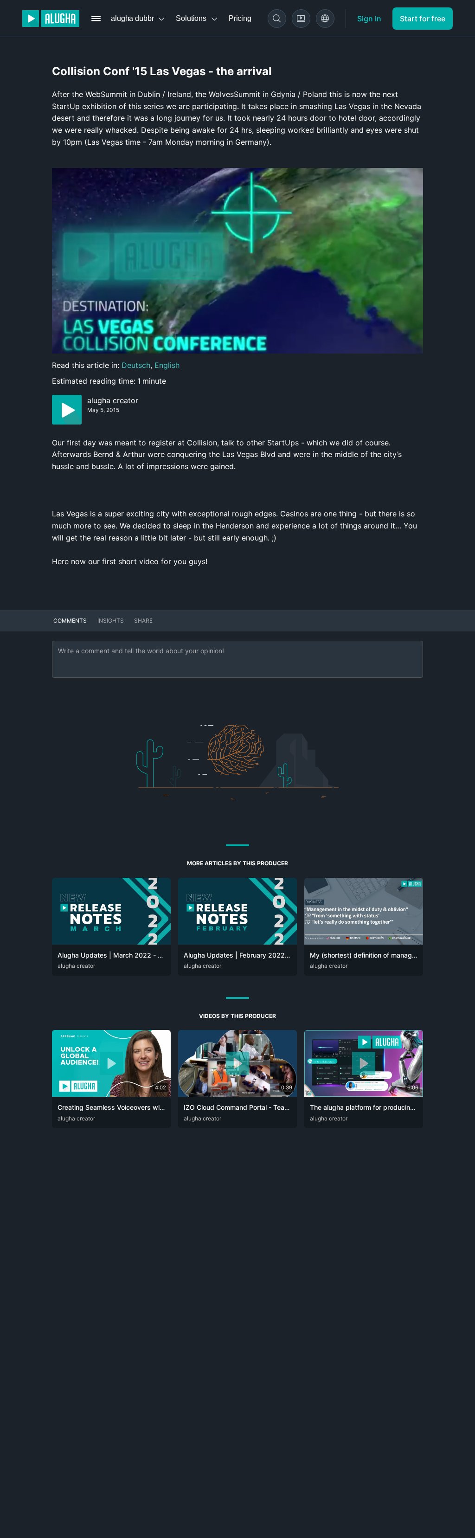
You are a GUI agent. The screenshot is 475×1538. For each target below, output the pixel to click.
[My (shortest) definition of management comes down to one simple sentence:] (363, 941)
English (167, 365)
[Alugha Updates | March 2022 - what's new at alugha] (111, 941)
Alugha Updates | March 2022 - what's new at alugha (140, 955)
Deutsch (136, 365)
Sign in (369, 18)
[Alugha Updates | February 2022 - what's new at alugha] (237, 941)
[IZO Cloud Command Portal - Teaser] (237, 1094)
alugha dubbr (132, 18)
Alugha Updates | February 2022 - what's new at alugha (270, 955)
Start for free (422, 18)
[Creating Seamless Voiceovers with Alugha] (111, 1094)
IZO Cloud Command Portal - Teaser (239, 1107)
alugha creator (112, 400)
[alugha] (50, 18)
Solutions (191, 18)
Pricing (240, 18)
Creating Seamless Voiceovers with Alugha (123, 1107)
